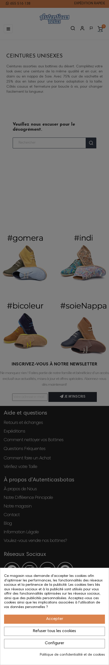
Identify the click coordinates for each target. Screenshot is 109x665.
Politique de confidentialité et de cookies (72, 655)
